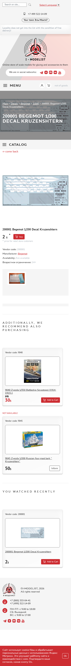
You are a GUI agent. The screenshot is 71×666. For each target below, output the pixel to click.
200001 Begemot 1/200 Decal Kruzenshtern (28, 551)
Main (5, 103)
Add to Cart (52, 400)
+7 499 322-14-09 (37, 13)
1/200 (36, 103)
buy (21, 237)
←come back (10, 151)
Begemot (25, 103)
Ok (65, 656)
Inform (54, 468)
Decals (14, 103)
